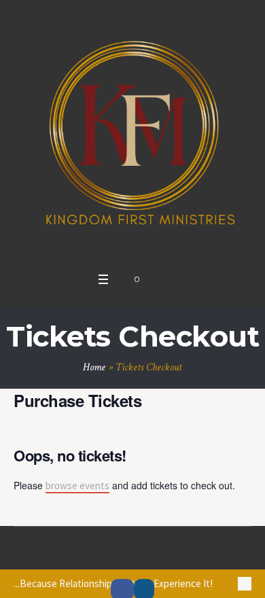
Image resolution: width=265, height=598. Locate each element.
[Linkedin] (101, 552)
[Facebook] (117, 552)
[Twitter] (148, 552)
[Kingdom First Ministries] (132, 132)
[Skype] (164, 552)
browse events (77, 485)
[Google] (132, 552)
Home (94, 367)
